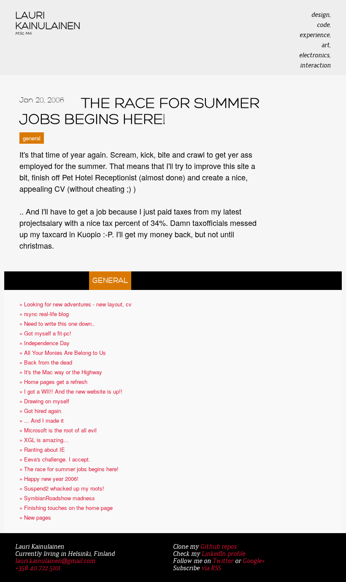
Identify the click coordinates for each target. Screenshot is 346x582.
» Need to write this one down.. (57, 323)
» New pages (35, 517)
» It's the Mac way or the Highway (60, 372)
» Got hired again (40, 411)
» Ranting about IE (42, 449)
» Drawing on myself (44, 401)
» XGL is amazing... (43, 440)
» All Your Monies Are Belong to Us (62, 353)
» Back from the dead (45, 362)
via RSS (211, 568)
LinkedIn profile (223, 554)
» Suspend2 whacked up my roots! (61, 488)
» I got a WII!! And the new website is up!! (70, 391)
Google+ (254, 561)
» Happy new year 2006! (48, 479)
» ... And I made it (41, 420)
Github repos (218, 546)
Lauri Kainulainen (47, 22)
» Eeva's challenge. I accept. (54, 459)
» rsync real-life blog (44, 314)
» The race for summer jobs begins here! (69, 469)
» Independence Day (44, 343)
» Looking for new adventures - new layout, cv (75, 304)
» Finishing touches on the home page (66, 508)
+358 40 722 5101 (37, 568)
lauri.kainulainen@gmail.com (55, 561)
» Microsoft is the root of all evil (58, 430)
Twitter (223, 561)
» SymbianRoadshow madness (57, 498)
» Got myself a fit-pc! (45, 333)
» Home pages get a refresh (53, 382)
